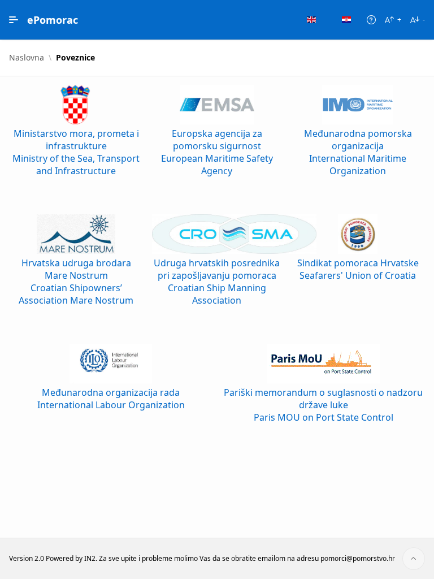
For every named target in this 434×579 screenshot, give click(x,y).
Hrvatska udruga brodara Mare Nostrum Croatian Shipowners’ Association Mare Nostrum (76, 281)
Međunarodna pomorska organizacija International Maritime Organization (358, 152)
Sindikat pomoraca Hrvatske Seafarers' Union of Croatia (358, 269)
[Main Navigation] (14, 20)
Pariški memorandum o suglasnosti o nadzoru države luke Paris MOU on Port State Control (323, 405)
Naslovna (26, 57)
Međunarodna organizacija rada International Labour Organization (111, 398)
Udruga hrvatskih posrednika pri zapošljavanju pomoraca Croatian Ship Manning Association (217, 281)
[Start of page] (413, 558)
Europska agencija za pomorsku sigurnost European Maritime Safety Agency (217, 152)
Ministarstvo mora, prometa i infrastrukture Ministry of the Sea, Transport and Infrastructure (76, 152)
